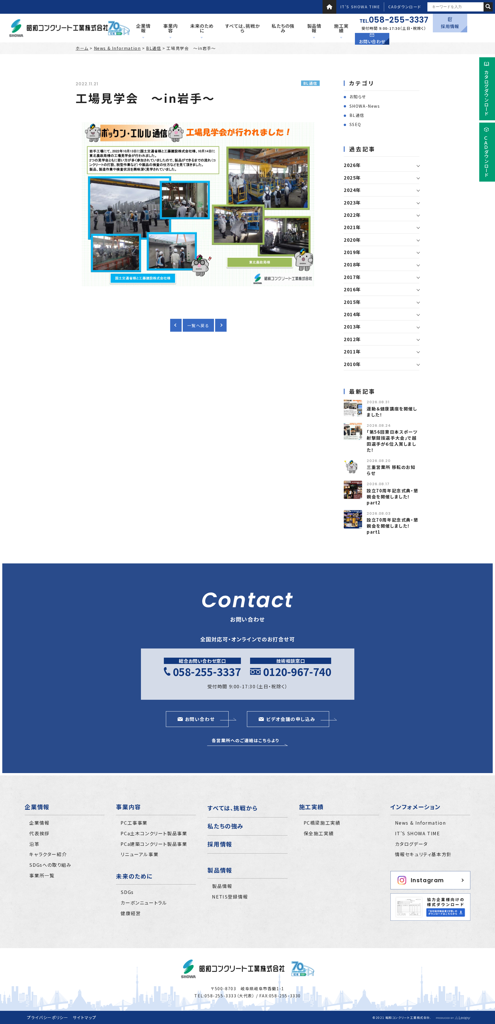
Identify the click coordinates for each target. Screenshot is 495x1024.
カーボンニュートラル (144, 902)
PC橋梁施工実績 (322, 822)
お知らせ (357, 96)
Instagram (427, 880)
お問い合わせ (372, 41)
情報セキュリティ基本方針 (423, 854)
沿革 (34, 843)
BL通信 (153, 48)
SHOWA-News (364, 106)
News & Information (117, 48)
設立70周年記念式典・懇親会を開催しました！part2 (392, 497)
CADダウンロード (404, 6)
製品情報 (222, 886)
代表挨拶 (39, 833)
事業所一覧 (41, 875)
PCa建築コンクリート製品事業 (154, 843)
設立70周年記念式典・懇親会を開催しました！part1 (392, 526)
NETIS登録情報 (230, 896)
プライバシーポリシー (47, 1017)
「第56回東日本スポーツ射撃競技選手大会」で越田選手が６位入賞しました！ (392, 441)
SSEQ (355, 124)
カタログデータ (411, 843)
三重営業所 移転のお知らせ (391, 470)
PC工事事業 (134, 822)
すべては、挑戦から (232, 808)
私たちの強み (225, 826)
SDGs (127, 892)
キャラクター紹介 (48, 854)
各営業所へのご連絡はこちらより (245, 740)
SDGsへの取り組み (50, 864)
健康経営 (131, 913)
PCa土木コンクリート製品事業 (154, 833)
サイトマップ (85, 1017)
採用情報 (450, 26)
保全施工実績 (319, 833)
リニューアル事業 (139, 854)
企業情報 (39, 822)
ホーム (82, 48)
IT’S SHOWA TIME (360, 6)
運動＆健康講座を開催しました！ (392, 412)
